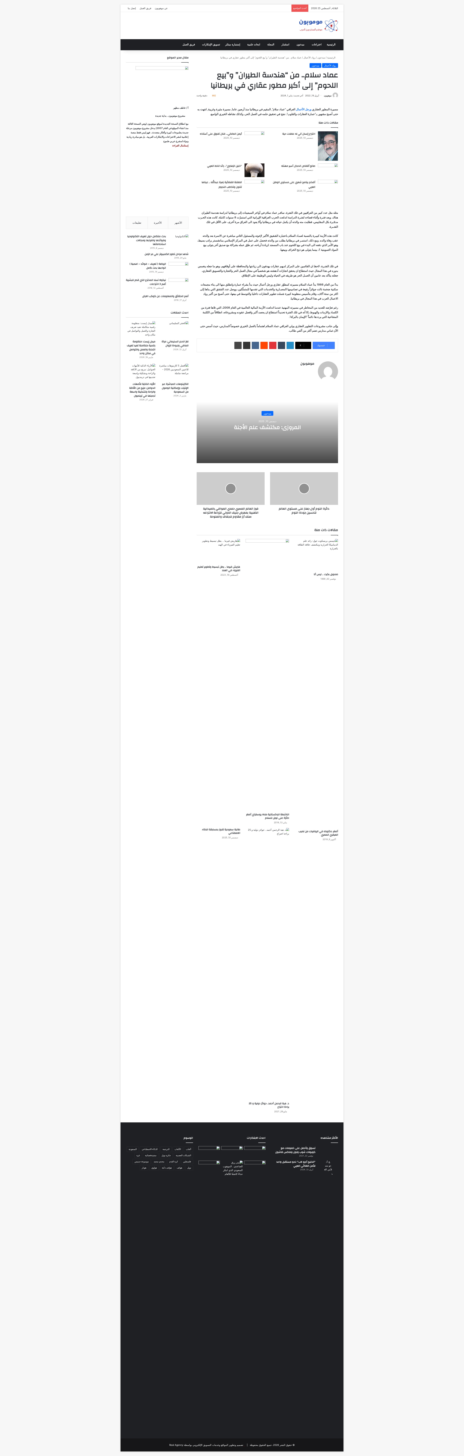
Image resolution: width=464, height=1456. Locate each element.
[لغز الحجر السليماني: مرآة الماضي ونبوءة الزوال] (173, 329)
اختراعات (317, 44)
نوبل (189, 1167)
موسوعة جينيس (141, 1161)
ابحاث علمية (253, 44)
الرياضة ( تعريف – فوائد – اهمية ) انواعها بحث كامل (148, 266)
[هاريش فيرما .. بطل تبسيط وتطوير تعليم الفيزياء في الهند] (218, 551)
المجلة (270, 44)
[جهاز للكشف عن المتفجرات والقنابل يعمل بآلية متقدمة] (232, 1152)
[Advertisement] (157, 182)
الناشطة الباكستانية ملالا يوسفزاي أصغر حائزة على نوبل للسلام (267, 816)
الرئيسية (331, 44)
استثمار (285, 44)
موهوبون (328, 95)
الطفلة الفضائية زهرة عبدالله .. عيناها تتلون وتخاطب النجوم (222, 184)
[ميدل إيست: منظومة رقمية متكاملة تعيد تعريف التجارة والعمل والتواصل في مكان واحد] (140, 329)
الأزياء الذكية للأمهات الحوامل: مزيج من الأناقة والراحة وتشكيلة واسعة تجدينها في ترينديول (142, 390)
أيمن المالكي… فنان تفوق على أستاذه (221, 134)
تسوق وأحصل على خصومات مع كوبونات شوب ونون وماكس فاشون (295, 1150)
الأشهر (178, 222)
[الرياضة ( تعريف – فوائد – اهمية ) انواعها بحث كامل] (178, 269)
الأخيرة (158, 222)
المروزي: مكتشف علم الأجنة (267, 427)
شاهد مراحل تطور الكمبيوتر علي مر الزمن (166, 254)
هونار (144, 1167)
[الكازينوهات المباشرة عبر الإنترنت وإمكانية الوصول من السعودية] (173, 372)
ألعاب (188, 1149)
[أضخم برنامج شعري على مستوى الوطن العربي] (328, 189)
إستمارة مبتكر (232, 44)
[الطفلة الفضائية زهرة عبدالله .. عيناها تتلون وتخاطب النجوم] (254, 189)
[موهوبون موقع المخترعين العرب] (318, 25)
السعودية (133, 1149)
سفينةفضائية (150, 1155)
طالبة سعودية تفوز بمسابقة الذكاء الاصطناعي (221, 831)
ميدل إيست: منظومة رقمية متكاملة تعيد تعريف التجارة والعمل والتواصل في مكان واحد (141, 347)
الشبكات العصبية (183, 1155)
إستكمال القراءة (180, 145)
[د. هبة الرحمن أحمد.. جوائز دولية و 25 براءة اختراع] (267, 964)
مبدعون (300, 44)
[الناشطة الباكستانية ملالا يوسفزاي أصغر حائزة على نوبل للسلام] (267, 675)
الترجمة (166, 1149)
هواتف (179, 1167)
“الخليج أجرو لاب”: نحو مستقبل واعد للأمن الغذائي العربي (295, 1164)
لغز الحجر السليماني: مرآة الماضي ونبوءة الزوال (175, 343)
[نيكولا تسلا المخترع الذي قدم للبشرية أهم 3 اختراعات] (178, 285)
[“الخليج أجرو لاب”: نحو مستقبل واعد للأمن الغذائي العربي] (328, 1296)
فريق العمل (145, 8)
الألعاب (178, 1149)
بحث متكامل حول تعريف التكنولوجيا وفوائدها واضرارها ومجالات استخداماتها (146, 240)
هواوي (154, 1167)
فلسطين (187, 1161)
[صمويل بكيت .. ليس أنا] (316, 555)
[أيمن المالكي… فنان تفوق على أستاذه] (254, 141)
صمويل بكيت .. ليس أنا (326, 574)
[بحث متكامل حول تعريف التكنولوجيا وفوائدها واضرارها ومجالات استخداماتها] (178, 241)
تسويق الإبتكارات (211, 44)
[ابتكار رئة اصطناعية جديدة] (255, 1152)
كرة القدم (173, 1161)
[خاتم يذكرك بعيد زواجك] (232, 1168)
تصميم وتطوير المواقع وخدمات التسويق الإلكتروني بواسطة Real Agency (206, 1444)
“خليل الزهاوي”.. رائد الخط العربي (224, 166)
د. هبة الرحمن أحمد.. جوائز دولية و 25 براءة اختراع (269, 1105)
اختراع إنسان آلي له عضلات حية (298, 134)
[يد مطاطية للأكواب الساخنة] (209, 1152)
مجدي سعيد (159, 1161)
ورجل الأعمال (303, 109)
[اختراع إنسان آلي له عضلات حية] (328, 146)
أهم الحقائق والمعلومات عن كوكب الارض (165, 296)
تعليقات (136, 222)
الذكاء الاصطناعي (150, 1149)
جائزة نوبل (166, 1155)
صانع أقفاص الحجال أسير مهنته (298, 166)
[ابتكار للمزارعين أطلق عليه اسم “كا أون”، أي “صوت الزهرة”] (209, 1172)
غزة (138, 1155)
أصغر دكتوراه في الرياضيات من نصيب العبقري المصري (318, 833)
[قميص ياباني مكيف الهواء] (255, 1169)
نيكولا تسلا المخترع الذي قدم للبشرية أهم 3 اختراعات (146, 282)
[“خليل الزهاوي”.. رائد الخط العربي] (254, 170)
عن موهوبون (161, 8)
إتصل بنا (132, 8)
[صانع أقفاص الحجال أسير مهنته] (328, 170)
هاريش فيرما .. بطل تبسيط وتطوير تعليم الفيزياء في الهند (218, 569)
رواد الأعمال (309, 57)
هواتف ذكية (167, 1167)
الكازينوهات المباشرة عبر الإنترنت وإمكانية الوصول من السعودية (175, 388)
